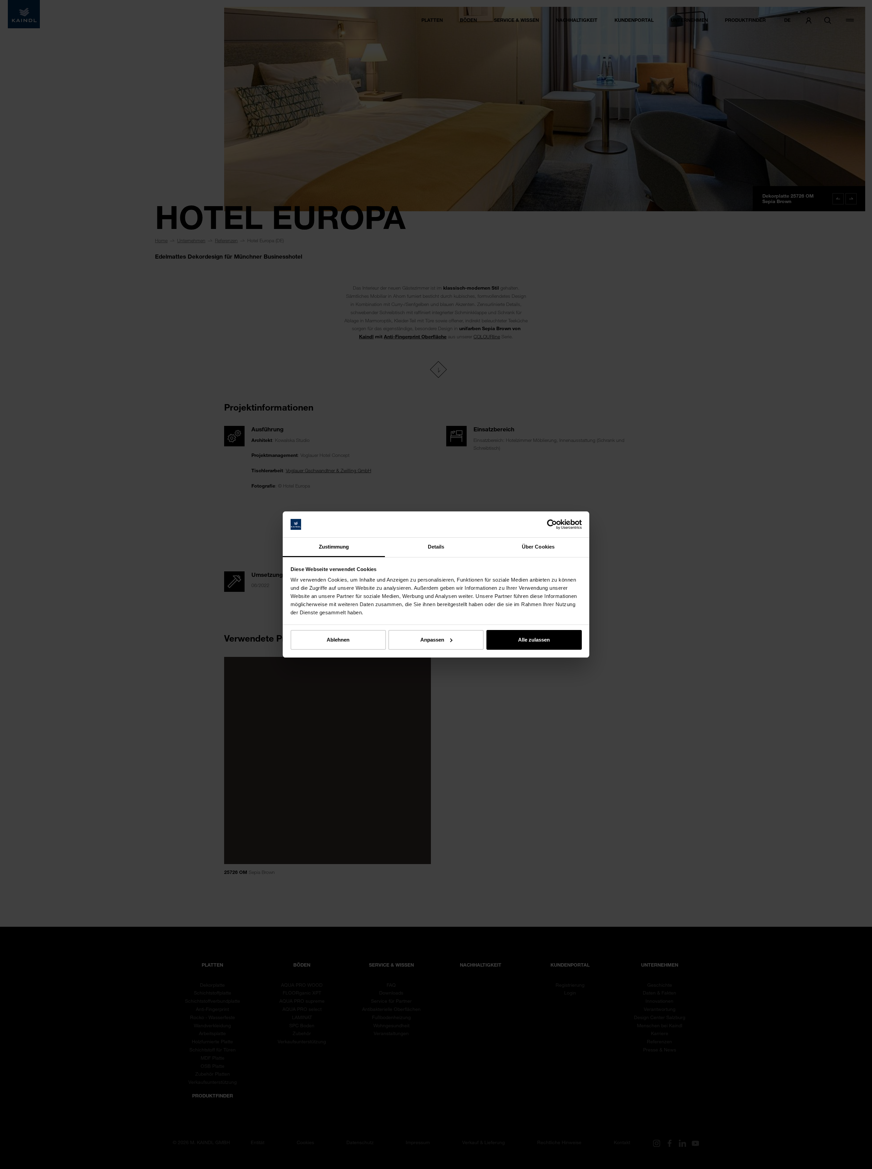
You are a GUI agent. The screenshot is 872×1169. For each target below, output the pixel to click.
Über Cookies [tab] (538, 547)
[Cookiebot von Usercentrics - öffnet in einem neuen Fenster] (552, 524)
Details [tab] (436, 547)
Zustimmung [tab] (334, 547)
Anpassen (432, 640)
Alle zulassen (534, 640)
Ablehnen (338, 640)
